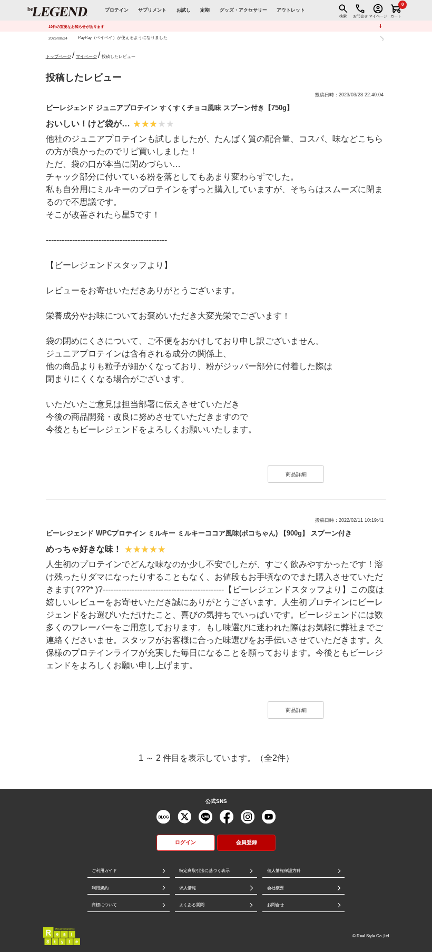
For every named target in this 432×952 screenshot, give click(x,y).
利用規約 (100, 888)
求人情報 (187, 888)
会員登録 (246, 842)
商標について (104, 905)
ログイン (185, 842)
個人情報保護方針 (284, 870)
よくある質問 (191, 905)
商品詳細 (296, 474)
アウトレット (291, 10)
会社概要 (275, 888)
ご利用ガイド (104, 870)
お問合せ (275, 905)
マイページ (86, 56)
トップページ (58, 56)
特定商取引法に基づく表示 (204, 870)
